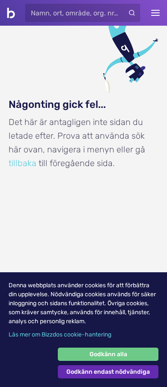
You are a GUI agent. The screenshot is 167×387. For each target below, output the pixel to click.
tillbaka (22, 163)
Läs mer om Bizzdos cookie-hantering (60, 334)
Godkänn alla (108, 354)
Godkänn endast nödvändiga (108, 371)
